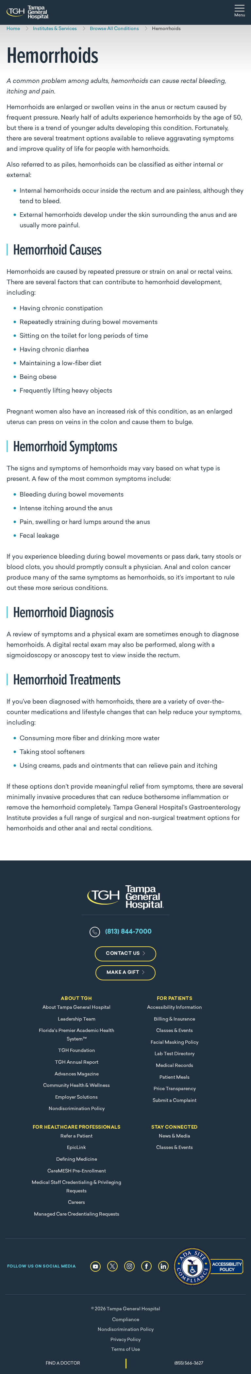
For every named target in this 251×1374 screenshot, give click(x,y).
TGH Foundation (76, 1050)
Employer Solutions (76, 1097)
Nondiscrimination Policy (77, 1108)
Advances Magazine (77, 1074)
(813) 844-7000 (128, 932)
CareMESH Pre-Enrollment (76, 1171)
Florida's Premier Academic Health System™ (76, 1035)
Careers (76, 1202)
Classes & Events (174, 1030)
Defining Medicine (76, 1159)
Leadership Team (76, 1019)
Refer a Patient (76, 1136)
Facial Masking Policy (174, 1042)
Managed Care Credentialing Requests (76, 1214)
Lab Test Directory (174, 1054)
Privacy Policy (125, 1339)
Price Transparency (175, 1089)
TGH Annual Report (76, 1062)
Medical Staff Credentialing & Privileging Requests (76, 1187)
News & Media (174, 1136)
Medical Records (174, 1065)
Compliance (125, 1319)
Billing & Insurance (174, 1019)
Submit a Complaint (174, 1100)
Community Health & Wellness (76, 1085)
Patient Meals (174, 1077)
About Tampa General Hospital (76, 1007)
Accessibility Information (174, 1007)
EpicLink (76, 1147)
